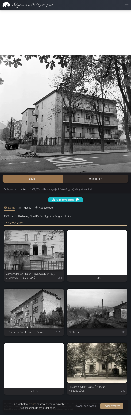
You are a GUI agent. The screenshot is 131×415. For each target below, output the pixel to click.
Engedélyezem (112, 406)
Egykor (32, 179)
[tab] (10, 208)
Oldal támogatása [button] (65, 200)
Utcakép (93, 179)
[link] (26, 5)
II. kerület (22, 189)
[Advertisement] (65, 32)
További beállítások (85, 406)
